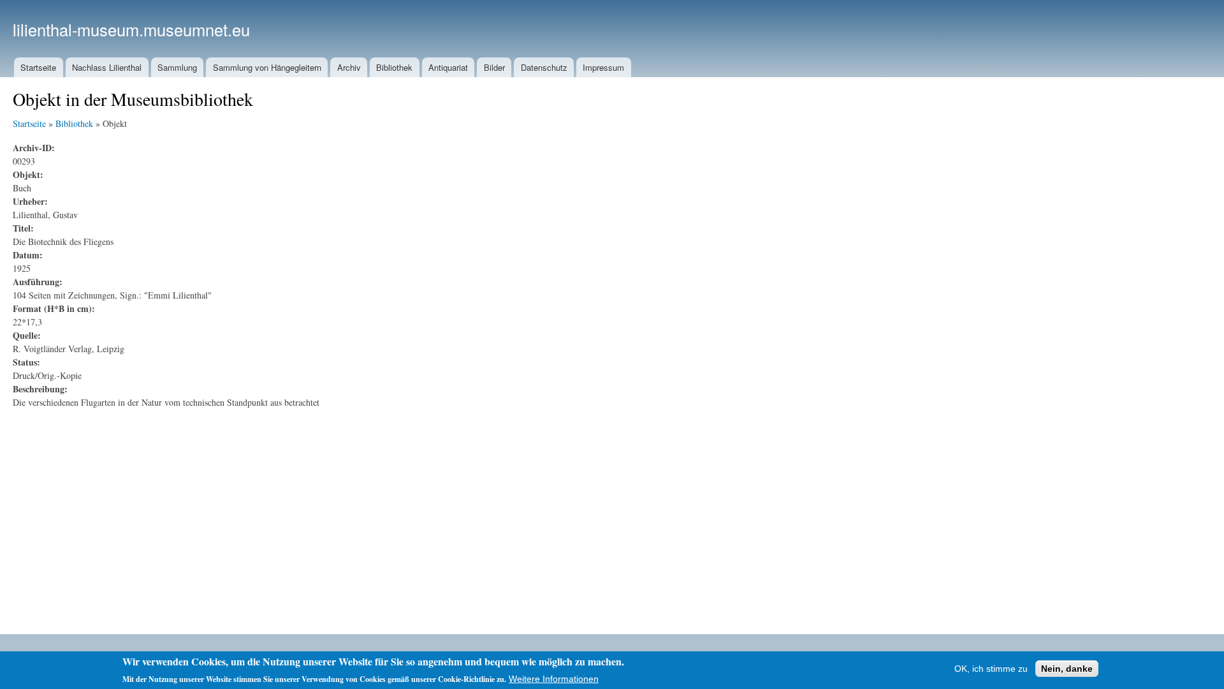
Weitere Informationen (554, 679)
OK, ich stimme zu (991, 668)
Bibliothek (394, 67)
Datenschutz (544, 67)
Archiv (349, 67)
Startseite (38, 67)
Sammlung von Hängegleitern (267, 67)
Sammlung (177, 67)
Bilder (494, 67)
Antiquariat (448, 67)
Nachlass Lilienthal (107, 67)
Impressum (603, 67)
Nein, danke (1067, 668)
